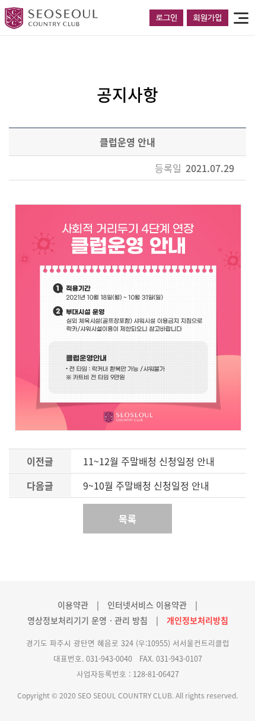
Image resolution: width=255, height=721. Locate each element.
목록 (127, 519)
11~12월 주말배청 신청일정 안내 (149, 461)
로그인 (166, 18)
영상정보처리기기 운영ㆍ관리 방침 (87, 620)
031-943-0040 (109, 658)
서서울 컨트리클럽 (52, 18)
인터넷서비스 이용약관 (147, 605)
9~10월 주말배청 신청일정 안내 (146, 485)
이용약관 (73, 605)
